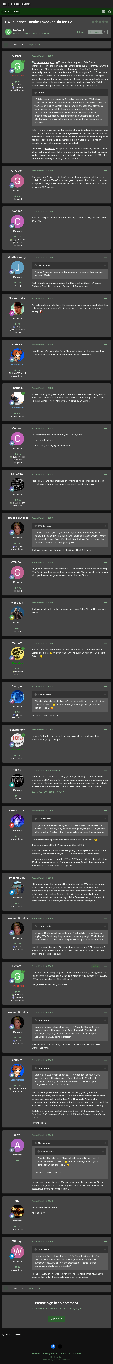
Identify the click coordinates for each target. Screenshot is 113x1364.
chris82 (17, 344)
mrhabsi (19, 671)
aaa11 (16, 1134)
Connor (17, 210)
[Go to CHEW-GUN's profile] (17, 820)
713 (18, 324)
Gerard (20, 30)
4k (18, 81)
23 (18, 1267)
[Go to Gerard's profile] (8, 32)
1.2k (18, 712)
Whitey (17, 1241)
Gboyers (19, 87)
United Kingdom (17, 90)
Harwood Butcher (16, 517)
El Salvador (17, 718)
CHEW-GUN (17, 810)
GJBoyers (19, 84)
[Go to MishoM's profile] (17, 653)
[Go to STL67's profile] (17, 780)
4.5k (18, 755)
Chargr (19, 715)
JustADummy (17, 257)
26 (18, 903)
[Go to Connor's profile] (17, 221)
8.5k (18, 413)
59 (18, 796)
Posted (42, 56)
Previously (73, 69)
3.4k (18, 236)
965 (18, 669)
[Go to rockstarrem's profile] (17, 740)
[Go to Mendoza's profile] (17, 613)
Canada (17, 332)
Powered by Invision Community (56, 1360)
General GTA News (40, 33)
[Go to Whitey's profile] (17, 1251)
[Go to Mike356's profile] (17, 484)
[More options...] (105, 56)
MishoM (17, 643)
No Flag (17, 286)
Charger (16, 686)
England (17, 199)
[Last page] (23, 45)
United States (17, 376)
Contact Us (65, 1353)
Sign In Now (56, 1319)
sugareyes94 (19, 239)
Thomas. (17, 387)
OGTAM (19, 546)
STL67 (17, 770)
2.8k (18, 1226)
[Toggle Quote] (36, 92)
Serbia (17, 674)
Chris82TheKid (19, 373)
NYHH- (19, 327)
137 (18, 836)
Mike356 (17, 474)
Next (16, 45)
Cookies (77, 1353)
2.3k (18, 500)
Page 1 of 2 (34, 45)
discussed (50, 148)
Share (81, 32)
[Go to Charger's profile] (17, 696)
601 (18, 628)
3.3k (18, 370)
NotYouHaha (17, 298)
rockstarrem (17, 729)
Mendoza (17, 602)
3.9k (18, 543)
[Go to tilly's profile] (17, 1211)
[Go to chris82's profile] (17, 355)
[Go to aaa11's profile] (17, 1145)
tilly (17, 1200)
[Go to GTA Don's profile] (17, 181)
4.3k (18, 196)
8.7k (18, 283)
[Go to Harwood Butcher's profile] (17, 528)
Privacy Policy (50, 1353)
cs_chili (19, 242)
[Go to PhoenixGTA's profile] (17, 888)
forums (74, 158)
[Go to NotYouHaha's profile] (17, 308)
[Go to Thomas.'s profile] (17, 398)
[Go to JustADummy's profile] (17, 267)
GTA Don (17, 170)
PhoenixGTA (17, 877)
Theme (35, 1353)
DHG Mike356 (19, 503)
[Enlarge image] (45, 62)
